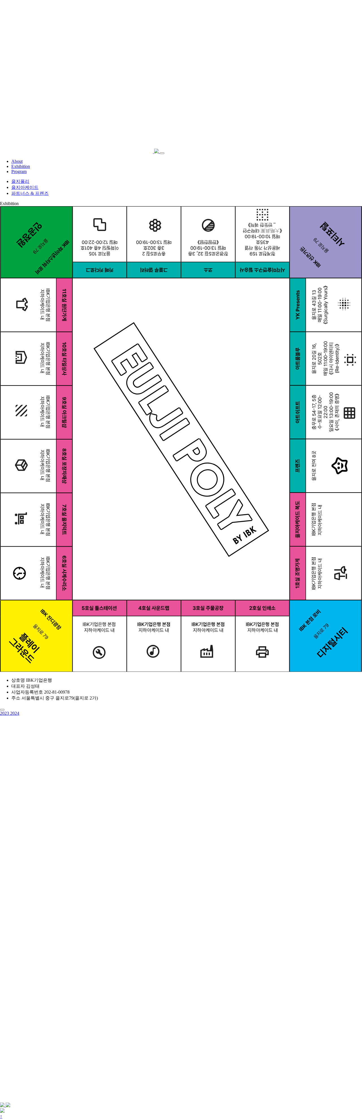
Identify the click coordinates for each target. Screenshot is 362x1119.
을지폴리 (20, 181)
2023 (5, 713)
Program (19, 171)
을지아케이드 (24, 187)
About (17, 161)
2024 (14, 713)
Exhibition (20, 166)
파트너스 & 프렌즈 (30, 193)
